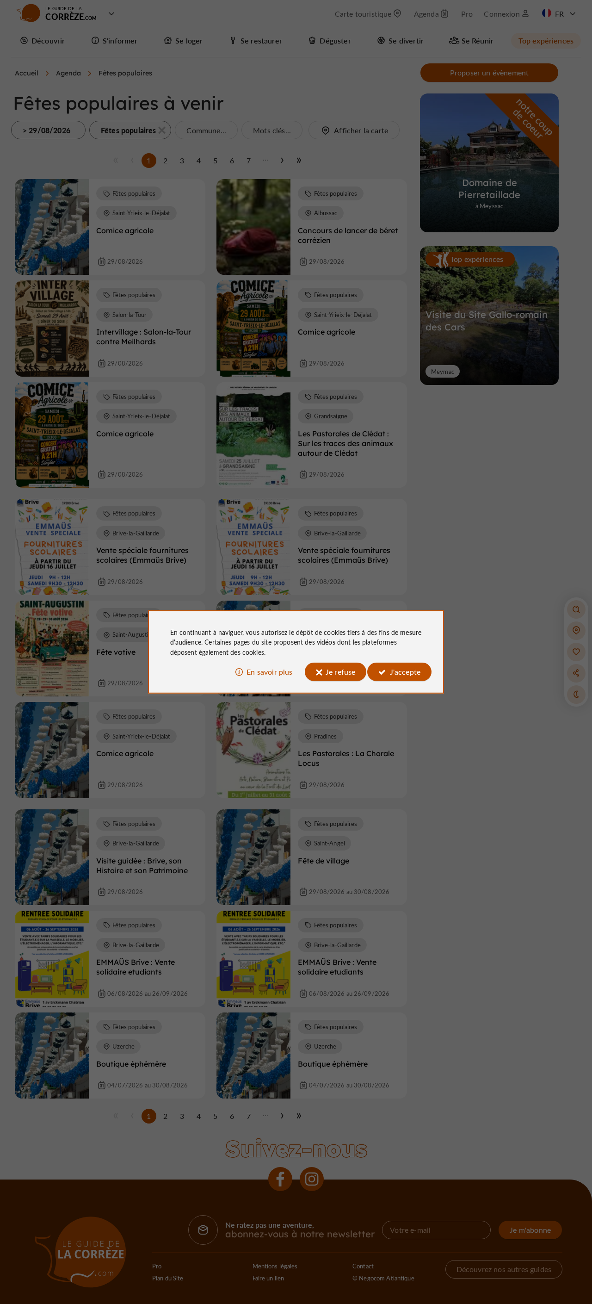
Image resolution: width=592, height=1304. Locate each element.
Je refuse (340, 672)
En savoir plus (269, 672)
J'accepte (405, 672)
